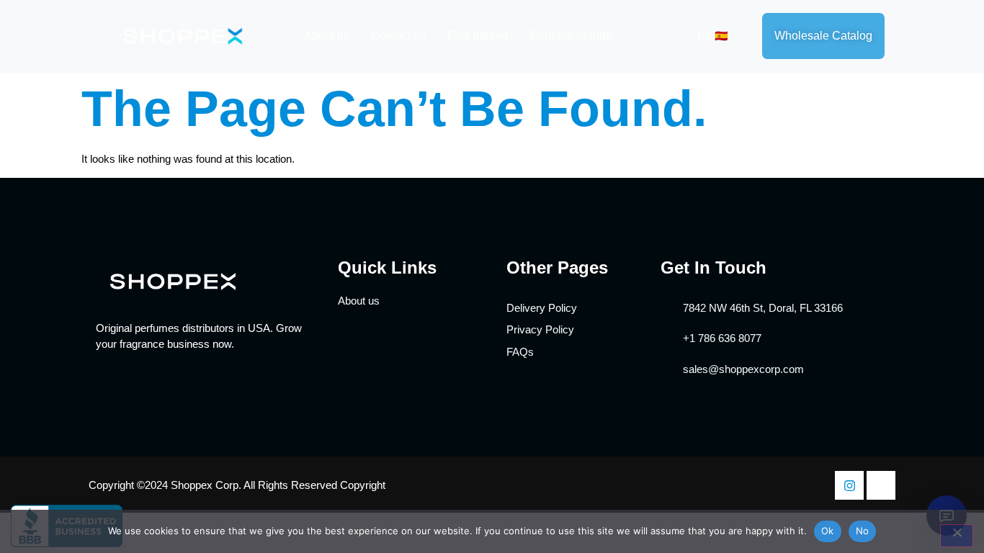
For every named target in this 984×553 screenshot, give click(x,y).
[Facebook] (881, 485)
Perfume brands (571, 36)
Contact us (398, 36)
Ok (827, 530)
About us (326, 36)
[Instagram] (849, 485)
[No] (956, 535)
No (862, 530)
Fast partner (478, 36)
